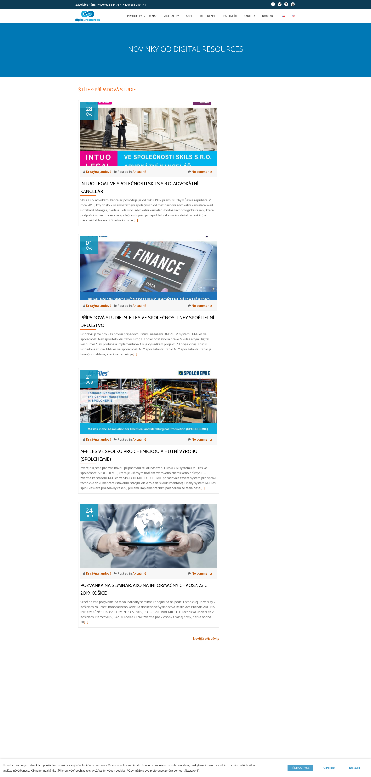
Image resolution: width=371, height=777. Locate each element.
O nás (153, 16)
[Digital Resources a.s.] (88, 16)
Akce (189, 16)
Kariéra (249, 16)
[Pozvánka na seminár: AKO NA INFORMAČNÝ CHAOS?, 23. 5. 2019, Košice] (148, 535)
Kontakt (268, 16)
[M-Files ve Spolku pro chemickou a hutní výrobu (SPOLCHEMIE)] (148, 402)
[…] (136, 220)
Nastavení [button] (355, 767)
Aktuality (171, 16)
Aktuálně (139, 172)
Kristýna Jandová (99, 172)
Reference (208, 16)
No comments (202, 172)
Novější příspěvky (206, 638)
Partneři (230, 16)
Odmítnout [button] (329, 767)
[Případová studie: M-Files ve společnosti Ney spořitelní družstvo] (148, 268)
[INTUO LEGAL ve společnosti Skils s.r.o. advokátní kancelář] (148, 134)
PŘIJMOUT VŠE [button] (300, 767)
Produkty (134, 16)
